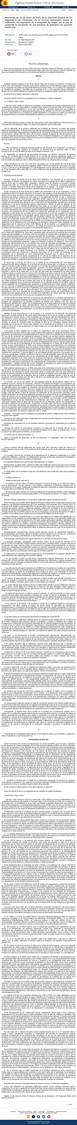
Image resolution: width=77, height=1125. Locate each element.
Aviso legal (42, 1111)
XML (30, 54)
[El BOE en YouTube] (48, 1118)
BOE (17, 10)
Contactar (13, 1111)
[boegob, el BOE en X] (33, 1118)
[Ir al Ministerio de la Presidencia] (4, 3)
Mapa (35, 1111)
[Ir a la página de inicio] (39, 3)
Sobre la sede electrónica (25, 1111)
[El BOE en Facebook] (38, 1118)
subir (70, 1104)
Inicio (12, 10)
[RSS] (28, 1118)
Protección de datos (61, 1111)
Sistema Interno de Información (28, 1113)
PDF (13, 54)
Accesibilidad (50, 1111)
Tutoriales (41, 1113)
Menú (64, 7)
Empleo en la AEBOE (51, 1113)
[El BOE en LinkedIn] (43, 1118)
